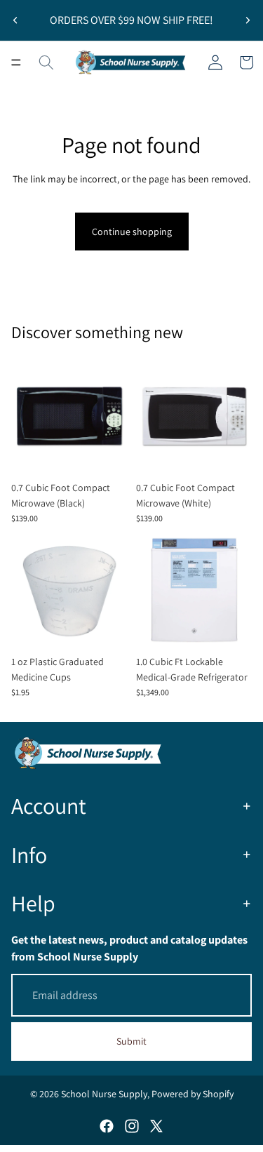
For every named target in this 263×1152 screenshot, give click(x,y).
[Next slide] (247, 20)
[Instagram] (131, 1126)
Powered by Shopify (192, 1093)
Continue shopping (132, 231)
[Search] (46, 62)
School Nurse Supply (104, 1093)
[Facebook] (106, 1126)
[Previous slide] (15, 20)
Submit (131, 1041)
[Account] (215, 62)
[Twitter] (156, 1126)
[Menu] (16, 62)
